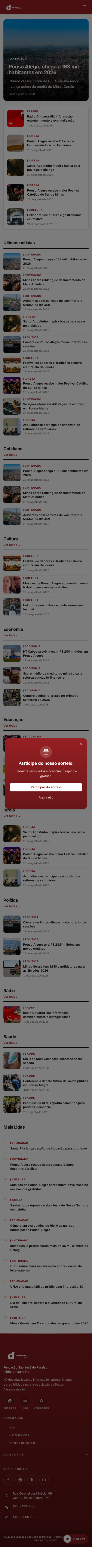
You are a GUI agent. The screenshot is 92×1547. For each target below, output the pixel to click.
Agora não (46, 797)
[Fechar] (81, 744)
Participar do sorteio (46, 787)
